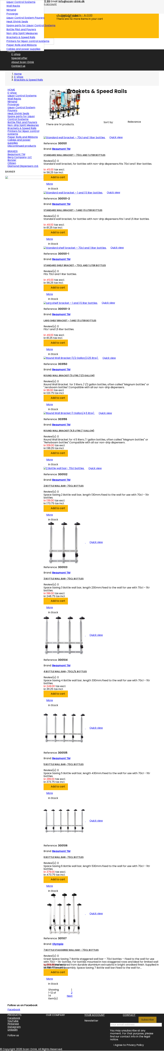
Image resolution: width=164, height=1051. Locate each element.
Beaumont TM (16, 154)
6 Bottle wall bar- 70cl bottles (64, 857)
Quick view (114, 137)
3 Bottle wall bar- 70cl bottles (64, 578)
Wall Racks (13, 6)
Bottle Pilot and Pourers (21, 29)
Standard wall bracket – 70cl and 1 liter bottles (74, 155)
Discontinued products (22, 146)
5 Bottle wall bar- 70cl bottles (64, 764)
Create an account (45, 4)
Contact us (18, 66)
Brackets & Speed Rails (20, 37)
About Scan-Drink (22, 62)
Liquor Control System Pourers (24, 18)
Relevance (136, 122)
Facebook (14, 1009)
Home (11, 90)
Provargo (12, 14)
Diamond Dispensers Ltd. (23, 166)
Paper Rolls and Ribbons (21, 45)
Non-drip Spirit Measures (22, 33)
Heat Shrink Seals (17, 21)
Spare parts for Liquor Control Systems (24, 25)
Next (71, 996)
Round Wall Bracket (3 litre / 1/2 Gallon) (69, 375)
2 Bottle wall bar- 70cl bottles (64, 485)
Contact (129, 1015)
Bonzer (12, 160)
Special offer (19, 58)
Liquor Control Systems (20, 2)
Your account (94, 1015)
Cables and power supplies (23, 49)
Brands (13, 151)
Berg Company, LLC (20, 157)
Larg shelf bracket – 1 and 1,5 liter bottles (70, 320)
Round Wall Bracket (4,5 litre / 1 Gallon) (69, 430)
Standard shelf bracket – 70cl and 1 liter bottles (75, 265)
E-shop (15, 54)
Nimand (11, 10)
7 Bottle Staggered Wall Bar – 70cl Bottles (71, 950)
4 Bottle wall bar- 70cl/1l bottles (65, 671)
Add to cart (56, 177)
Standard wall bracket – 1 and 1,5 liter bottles (73, 210)
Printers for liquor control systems (24, 41)
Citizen (12, 163)
